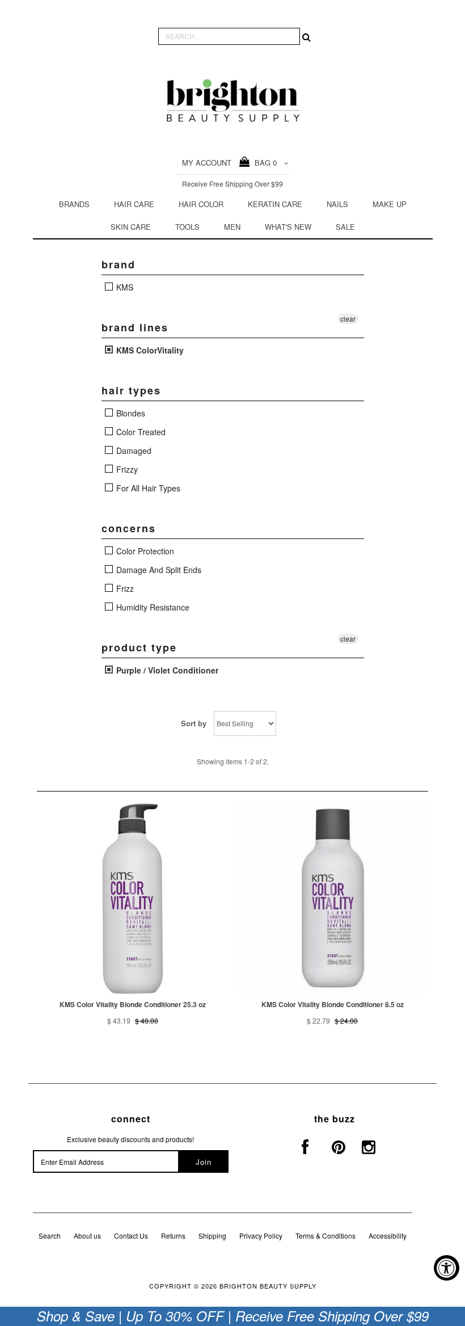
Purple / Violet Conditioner (166, 670)
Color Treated (140, 431)
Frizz (124, 588)
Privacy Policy (260, 1235)
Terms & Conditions (325, 1235)
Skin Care (131, 226)
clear (348, 318)
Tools (187, 226)
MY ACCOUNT (206, 162)
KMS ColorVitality (149, 350)
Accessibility (388, 1235)
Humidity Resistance (151, 607)
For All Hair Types (147, 488)
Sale (345, 226)
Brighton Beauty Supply (267, 1285)
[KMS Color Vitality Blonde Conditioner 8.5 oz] (332, 899)
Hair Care (134, 204)
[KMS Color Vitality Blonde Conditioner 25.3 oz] (133, 899)
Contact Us (131, 1235)
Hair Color (201, 204)
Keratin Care (275, 204)
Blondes (129, 413)
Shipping (212, 1235)
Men (232, 226)
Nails (337, 204)
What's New (288, 226)
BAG (263, 162)
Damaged (132, 450)
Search (50, 1235)
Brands (74, 204)
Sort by (193, 723)
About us (87, 1235)
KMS (123, 287)
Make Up (390, 204)
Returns (173, 1235)
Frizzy (126, 469)
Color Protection (144, 551)
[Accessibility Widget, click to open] (446, 1268)
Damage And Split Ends (157, 569)
